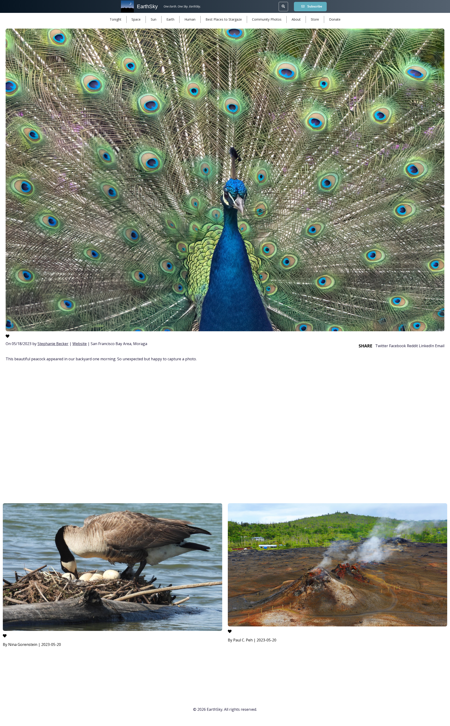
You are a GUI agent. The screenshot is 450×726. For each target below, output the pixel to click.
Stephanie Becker (53, 343)
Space (136, 19)
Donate (335, 19)
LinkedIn (426, 345)
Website (79, 343)
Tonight (115, 19)
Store (315, 19)
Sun (153, 19)
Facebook (397, 345)
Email (439, 345)
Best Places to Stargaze (224, 19)
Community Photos (266, 19)
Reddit (412, 345)
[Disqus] (225, 433)
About (296, 19)
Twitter (381, 345)
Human (189, 19)
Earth (170, 19)
